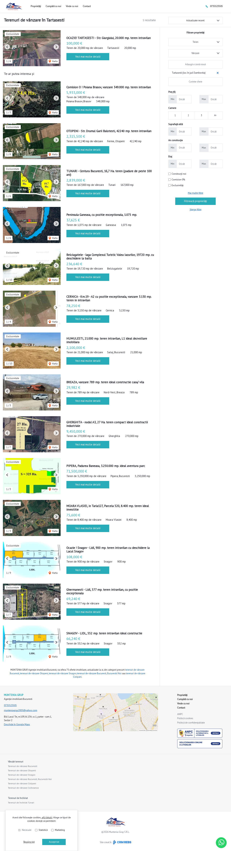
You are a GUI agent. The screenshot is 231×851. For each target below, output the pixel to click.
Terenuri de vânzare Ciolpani (22, 783)
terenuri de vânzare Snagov (62, 673)
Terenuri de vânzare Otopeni (22, 770)
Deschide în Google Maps (17, 724)
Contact (87, 6)
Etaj (170, 156)
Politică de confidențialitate (191, 722)
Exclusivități (178, 185)
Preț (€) (172, 91)
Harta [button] (55, 61)
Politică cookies (185, 718)
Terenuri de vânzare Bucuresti (22, 766)
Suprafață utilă (175, 124)
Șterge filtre (195, 209)
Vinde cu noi (72, 6)
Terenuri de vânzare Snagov (21, 774)
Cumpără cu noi (53, 6)
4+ (215, 115)
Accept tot (54, 841)
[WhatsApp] (221, 842)
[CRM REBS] (121, 842)
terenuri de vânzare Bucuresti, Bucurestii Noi (99, 673)
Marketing (60, 830)
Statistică (43, 830)
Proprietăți (36, 6)
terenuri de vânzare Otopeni (34, 673)
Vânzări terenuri (15, 761)
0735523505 (216, 6)
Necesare (26, 830)
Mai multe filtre (195, 192)
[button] (7, 46)
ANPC (180, 714)
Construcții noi (179, 173)
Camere (172, 108)
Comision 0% (178, 179)
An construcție (175, 140)
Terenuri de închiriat (18, 798)
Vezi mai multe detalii (87, 56)
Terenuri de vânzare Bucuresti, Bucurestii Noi (30, 779)
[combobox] (195, 42)
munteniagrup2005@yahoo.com (20, 710)
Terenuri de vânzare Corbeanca (23, 787)
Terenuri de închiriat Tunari (21, 802)
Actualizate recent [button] (195, 20)
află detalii (47, 817)
